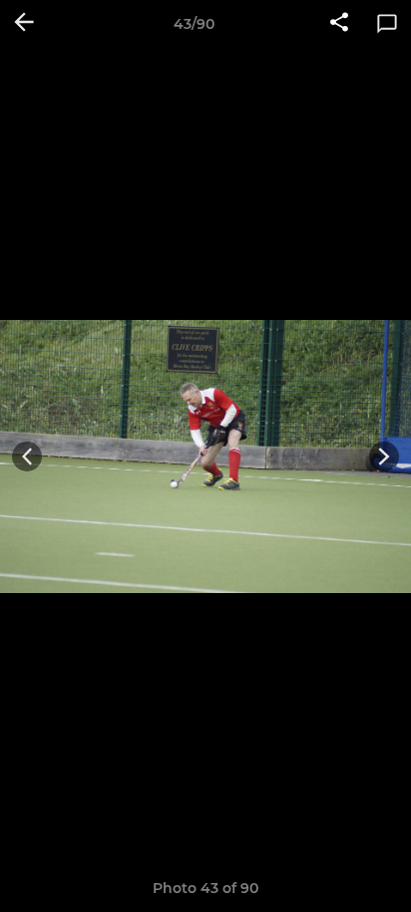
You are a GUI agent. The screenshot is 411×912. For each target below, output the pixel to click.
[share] (339, 24)
